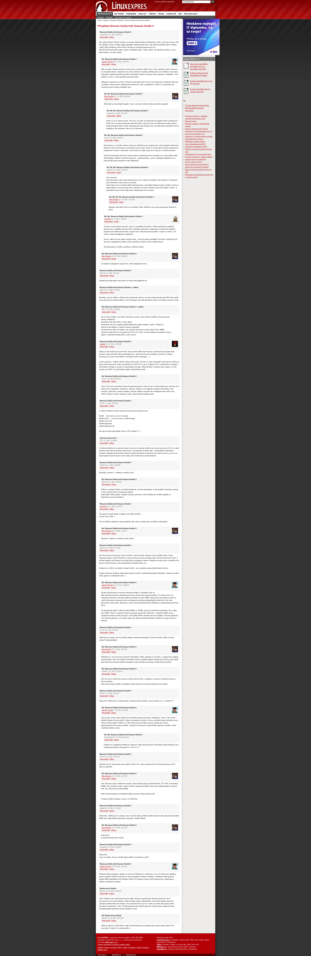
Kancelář (171, 14)
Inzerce (107, 947)
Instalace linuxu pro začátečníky (195, 159)
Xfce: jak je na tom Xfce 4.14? (195, 134)
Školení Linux (190, 14)
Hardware (131, 14)
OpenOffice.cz (191, 59)
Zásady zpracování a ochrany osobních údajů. (114, 944)
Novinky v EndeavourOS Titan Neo (196, 129)
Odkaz (111, 37)
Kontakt (100, 947)
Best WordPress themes (194, 108)
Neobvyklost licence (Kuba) (194, 139)
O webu (113, 947)
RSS (119, 947)
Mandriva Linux (131, 955)
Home (100, 20)
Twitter (139, 947)
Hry (180, 14)
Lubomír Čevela (107, 62)
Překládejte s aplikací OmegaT (195, 141)
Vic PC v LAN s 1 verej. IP (193, 162)
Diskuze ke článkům (116, 20)
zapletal (102, 344)
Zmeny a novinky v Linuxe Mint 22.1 (197, 164)
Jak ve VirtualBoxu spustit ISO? (195, 144)
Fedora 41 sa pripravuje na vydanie (197, 167)
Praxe (161, 14)
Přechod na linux (190, 121)
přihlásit (163, 1)
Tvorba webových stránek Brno (197, 105)
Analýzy (142, 14)
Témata (152, 14)
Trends (124, 947)
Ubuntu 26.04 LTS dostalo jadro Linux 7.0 (198, 131)
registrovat (170, 1)
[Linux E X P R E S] (121, 6)
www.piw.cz (189, 111)
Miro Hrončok (109, 96)
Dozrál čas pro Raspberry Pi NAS (196, 146)
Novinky (101, 17)
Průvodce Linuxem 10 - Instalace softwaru (199, 157)
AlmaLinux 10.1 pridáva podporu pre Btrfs (199, 136)
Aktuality (109, 17)
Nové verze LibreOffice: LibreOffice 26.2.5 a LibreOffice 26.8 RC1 (199, 66)
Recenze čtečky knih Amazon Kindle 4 (132, 26)
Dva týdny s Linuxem (123, 17)
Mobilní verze (102, 950)
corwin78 (107, 219)
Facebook (132, 947)
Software (119, 14)
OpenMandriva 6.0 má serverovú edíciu (198, 154)
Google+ (146, 947)
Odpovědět (104, 37)
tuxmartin (103, 506)
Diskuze (106, 20)
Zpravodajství (105, 14)
